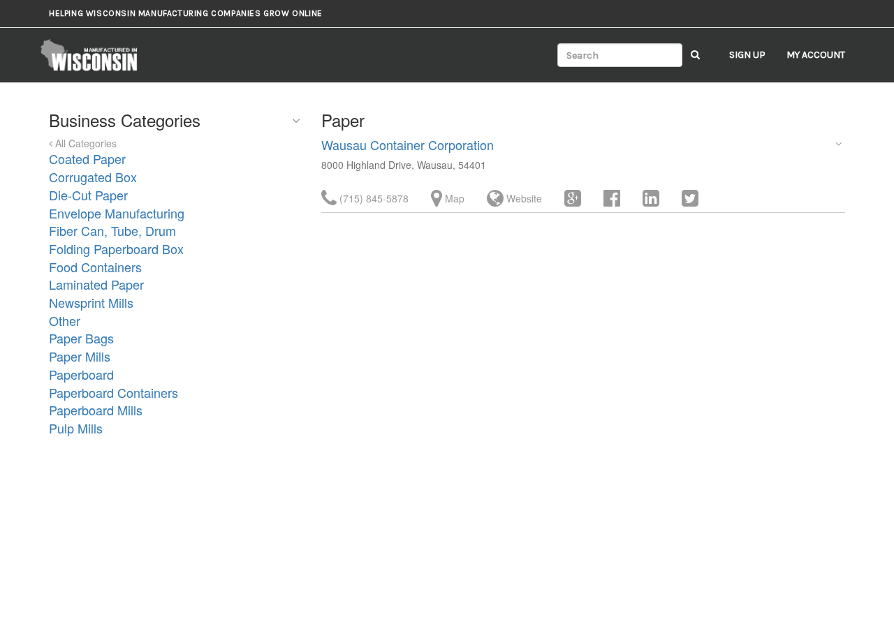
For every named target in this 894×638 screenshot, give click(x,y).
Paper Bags (81, 338)
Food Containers (95, 267)
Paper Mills (79, 356)
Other (64, 320)
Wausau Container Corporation (407, 144)
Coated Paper (87, 158)
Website (523, 198)
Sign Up (747, 55)
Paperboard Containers (113, 392)
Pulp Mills (76, 428)
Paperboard (81, 374)
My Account (815, 55)
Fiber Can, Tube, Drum (112, 230)
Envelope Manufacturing (116, 213)
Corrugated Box (93, 177)
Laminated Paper (96, 284)
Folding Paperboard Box (116, 248)
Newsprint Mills (91, 302)
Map (453, 198)
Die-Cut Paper (88, 195)
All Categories (84, 143)
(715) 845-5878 (373, 198)
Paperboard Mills (95, 410)
